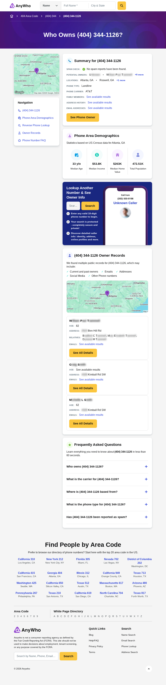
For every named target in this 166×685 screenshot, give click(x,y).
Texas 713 (139, 573)
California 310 (26, 559)
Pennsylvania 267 (26, 593)
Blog (91, 635)
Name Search (128, 635)
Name (46, 5)
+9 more (139, 74)
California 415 (26, 573)
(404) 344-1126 (31, 110)
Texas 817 (139, 593)
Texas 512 (83, 583)
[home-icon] (12, 16)
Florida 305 (83, 559)
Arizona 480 (139, 583)
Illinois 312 (83, 573)
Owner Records (31, 133)
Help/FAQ (94, 640)
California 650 (54, 583)
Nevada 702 (111, 559)
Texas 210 (54, 593)
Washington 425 (26, 583)
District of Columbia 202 (139, 561)
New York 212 (54, 559)
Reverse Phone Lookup (36, 125)
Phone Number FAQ (34, 140)
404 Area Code (29, 16)
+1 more (121, 80)
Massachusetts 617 (111, 583)
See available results (98, 96)
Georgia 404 (54, 573)
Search (90, 205)
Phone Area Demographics (37, 118)
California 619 (83, 593)
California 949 (111, 573)
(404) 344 (50, 16)
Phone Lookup (128, 646)
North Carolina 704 (111, 593)
